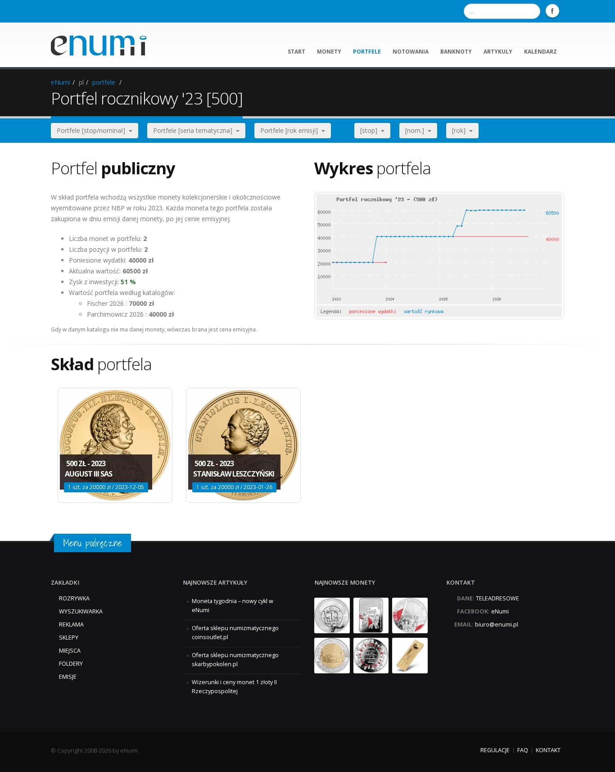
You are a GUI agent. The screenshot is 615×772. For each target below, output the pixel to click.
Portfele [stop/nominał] (93, 130)
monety (329, 51)
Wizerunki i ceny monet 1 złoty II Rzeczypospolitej (234, 686)
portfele (367, 51)
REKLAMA (71, 624)
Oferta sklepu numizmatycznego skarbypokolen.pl (235, 659)
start (296, 51)
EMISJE (68, 677)
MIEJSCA (70, 650)
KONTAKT (548, 750)
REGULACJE (495, 750)
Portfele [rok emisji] (290, 130)
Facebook (552, 11)
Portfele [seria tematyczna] (194, 130)
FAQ (522, 750)
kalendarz (540, 51)
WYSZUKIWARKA (81, 611)
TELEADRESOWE (497, 598)
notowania (411, 51)
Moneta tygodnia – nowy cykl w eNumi (232, 605)
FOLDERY (71, 664)
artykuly (498, 51)
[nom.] (416, 130)
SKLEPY (68, 637)
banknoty (456, 51)
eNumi (60, 82)
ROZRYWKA (74, 598)
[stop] (370, 130)
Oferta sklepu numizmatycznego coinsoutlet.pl (235, 632)
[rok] (460, 130)
